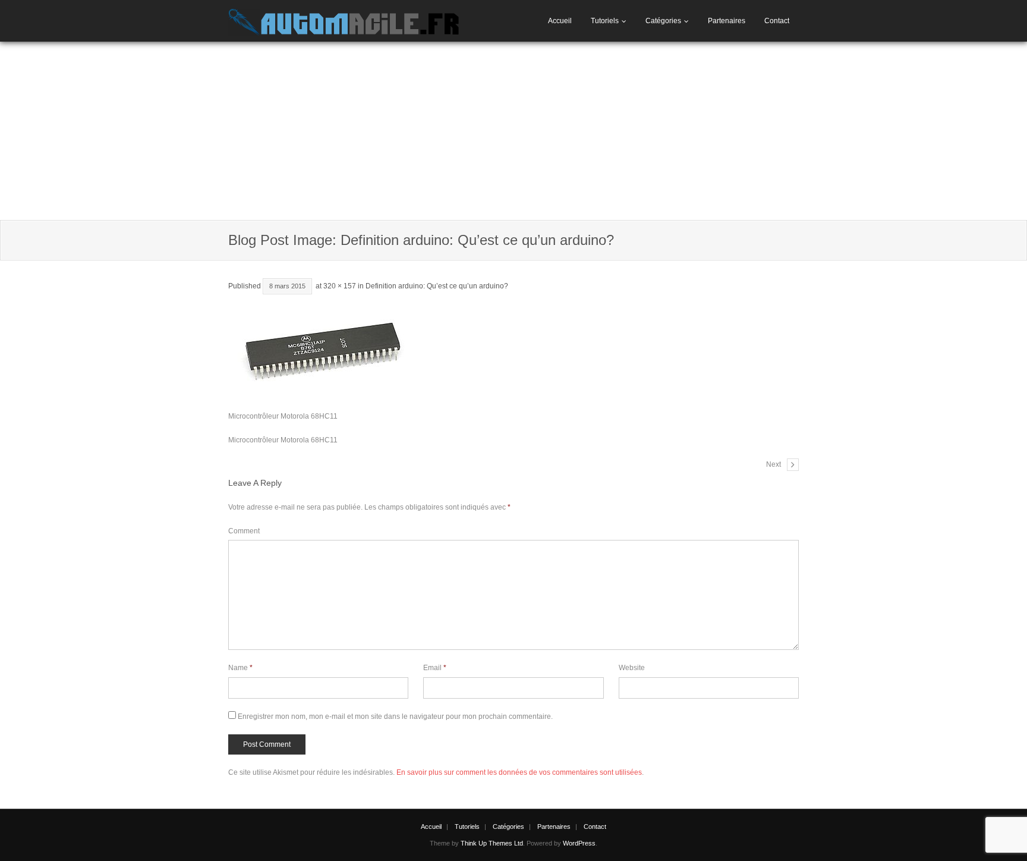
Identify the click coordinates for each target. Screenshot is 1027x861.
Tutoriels (605, 21)
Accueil (560, 21)
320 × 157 (339, 286)
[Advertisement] (513, 131)
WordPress (579, 843)
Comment (244, 531)
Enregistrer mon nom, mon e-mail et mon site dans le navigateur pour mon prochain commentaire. (395, 716)
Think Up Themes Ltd (492, 843)
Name (240, 668)
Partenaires (726, 21)
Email (434, 668)
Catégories (663, 21)
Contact (776, 21)
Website (632, 668)
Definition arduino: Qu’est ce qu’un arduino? (437, 286)
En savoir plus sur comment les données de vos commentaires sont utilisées (519, 772)
